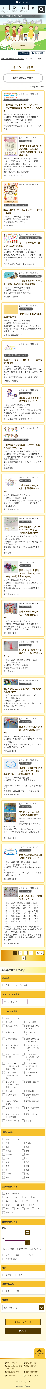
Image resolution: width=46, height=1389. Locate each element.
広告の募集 (11, 1375)
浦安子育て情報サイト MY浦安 (12, 59)
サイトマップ (12, 1363)
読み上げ (25, 53)
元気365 (27, 1386)
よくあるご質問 (32, 1375)
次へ (38, 953)
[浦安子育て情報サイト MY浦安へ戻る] (33, 8)
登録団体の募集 (13, 1372)
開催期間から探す (9, 1222)
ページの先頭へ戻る (39, 1355)
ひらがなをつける (24, 2)
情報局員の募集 (32, 1372)
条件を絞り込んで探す (23, 78)
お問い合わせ (23, 11)
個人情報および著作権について (14, 1367)
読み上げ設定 (39, 53)
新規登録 (14, 11)
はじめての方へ (32, 1363)
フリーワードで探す (10, 994)
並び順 (5, 1300)
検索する (23, 1331)
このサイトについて (5, 11)
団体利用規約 (31, 1366)
